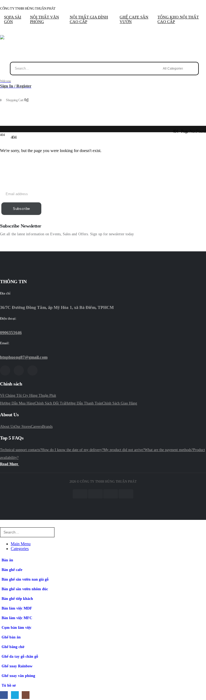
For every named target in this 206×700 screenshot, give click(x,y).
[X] (19, 370)
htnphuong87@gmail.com (23, 357)
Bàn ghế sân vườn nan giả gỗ (25, 579)
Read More (9, 464)
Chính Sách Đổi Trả (50, 403)
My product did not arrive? (124, 450)
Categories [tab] (20, 548)
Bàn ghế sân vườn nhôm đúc (25, 589)
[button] (3, 525)
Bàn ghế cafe (12, 569)
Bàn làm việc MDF (17, 608)
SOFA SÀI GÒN (12, 19)
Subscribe (21, 209)
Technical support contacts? (21, 450)
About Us (7, 427)
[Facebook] (5, 370)
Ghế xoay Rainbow (17, 666)
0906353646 (11, 332)
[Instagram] (32, 370)
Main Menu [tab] (21, 544)
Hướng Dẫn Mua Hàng (17, 403)
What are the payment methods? (169, 450)
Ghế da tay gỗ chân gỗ (20, 656)
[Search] (193, 68)
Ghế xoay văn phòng (18, 675)
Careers (36, 427)
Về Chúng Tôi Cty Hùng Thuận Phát (28, 395)
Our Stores (22, 427)
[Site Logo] (15, 48)
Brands (47, 427)
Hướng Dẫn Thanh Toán (83, 403)
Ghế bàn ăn (11, 637)
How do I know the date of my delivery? (73, 450)
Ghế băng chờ (13, 647)
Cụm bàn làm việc (16, 627)
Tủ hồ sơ (9, 685)
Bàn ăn (7, 560)
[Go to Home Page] (1, 131)
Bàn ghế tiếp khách (17, 598)
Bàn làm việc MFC (17, 618)
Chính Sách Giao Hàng (119, 403)
